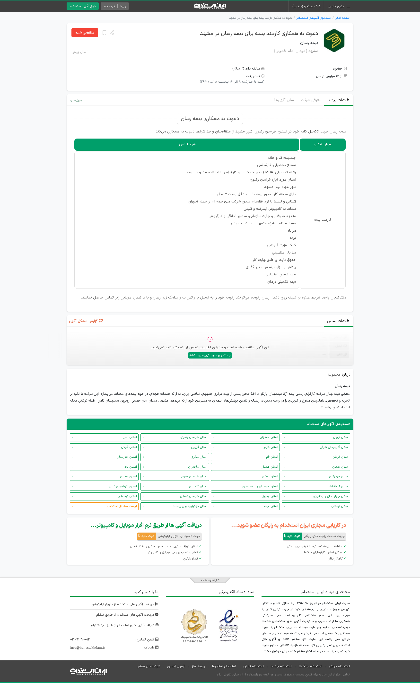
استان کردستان (127, 496)
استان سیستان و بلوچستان (260, 486)
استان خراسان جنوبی (193, 476)
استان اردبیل (270, 496)
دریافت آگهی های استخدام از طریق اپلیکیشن (123, 604)
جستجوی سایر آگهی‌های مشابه (210, 355)
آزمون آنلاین (175, 666)
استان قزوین (199, 447)
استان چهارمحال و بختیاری (331, 496)
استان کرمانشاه (339, 486)
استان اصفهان (269, 437)
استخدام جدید (281, 666)
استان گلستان (198, 486)
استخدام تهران (253, 666)
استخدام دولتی (339, 666)
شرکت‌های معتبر (149, 666)
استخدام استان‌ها (224, 666)
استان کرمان (340, 457)
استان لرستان (340, 506)
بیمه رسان (309, 43)
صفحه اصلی (342, 18)
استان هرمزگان (339, 476)
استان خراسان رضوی (193, 437)
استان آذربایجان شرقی (334, 447)
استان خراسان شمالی (193, 496)
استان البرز (130, 437)
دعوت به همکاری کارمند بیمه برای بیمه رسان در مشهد (259, 34)
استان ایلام (271, 506)
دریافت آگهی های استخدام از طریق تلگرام (125, 614)
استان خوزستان (127, 457)
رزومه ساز (198, 666)
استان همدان (269, 466)
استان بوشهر (270, 476)
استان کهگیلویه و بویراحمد (190, 506)
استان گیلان (129, 447)
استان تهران (341, 437)
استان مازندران (197, 466)
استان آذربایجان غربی (123, 486)
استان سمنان (128, 476)
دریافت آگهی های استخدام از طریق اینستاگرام (123, 625)
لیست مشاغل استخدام (121, 506)
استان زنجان (340, 466)
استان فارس (270, 447)
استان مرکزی (199, 457)
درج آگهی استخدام (83, 6)
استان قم (272, 457)
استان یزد (130, 466)
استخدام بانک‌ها (310, 666)
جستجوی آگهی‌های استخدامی (313, 18)
